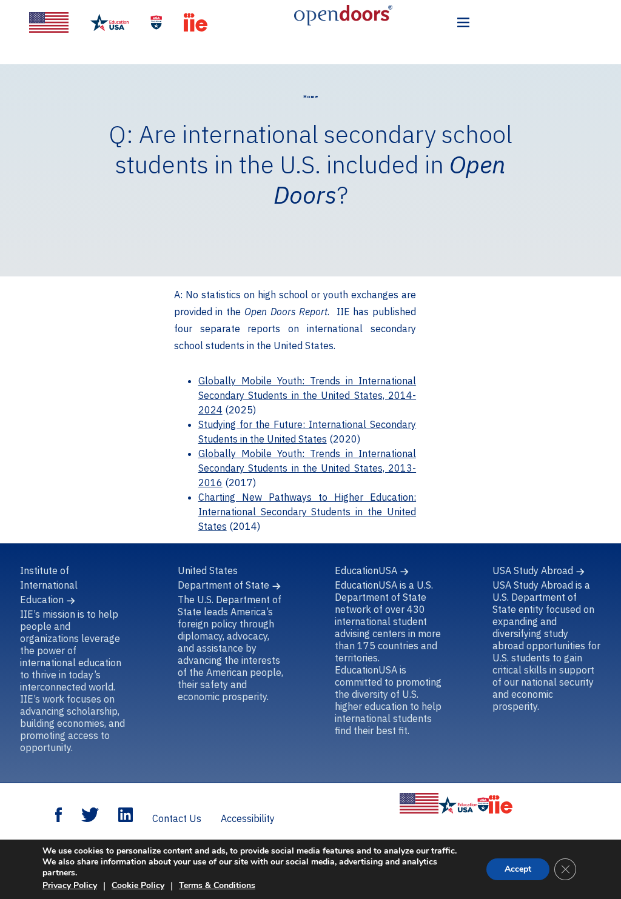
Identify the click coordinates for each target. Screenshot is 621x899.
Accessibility (248, 818)
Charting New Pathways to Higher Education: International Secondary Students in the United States (307, 511)
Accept (518, 869)
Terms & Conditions (217, 885)
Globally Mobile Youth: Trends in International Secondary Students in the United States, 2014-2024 (307, 395)
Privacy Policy (69, 885)
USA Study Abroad (532, 570)
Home (310, 96)
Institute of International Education (49, 585)
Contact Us (176, 818)
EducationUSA (366, 570)
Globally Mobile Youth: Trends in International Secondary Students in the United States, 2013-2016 (307, 468)
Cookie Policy (138, 885)
